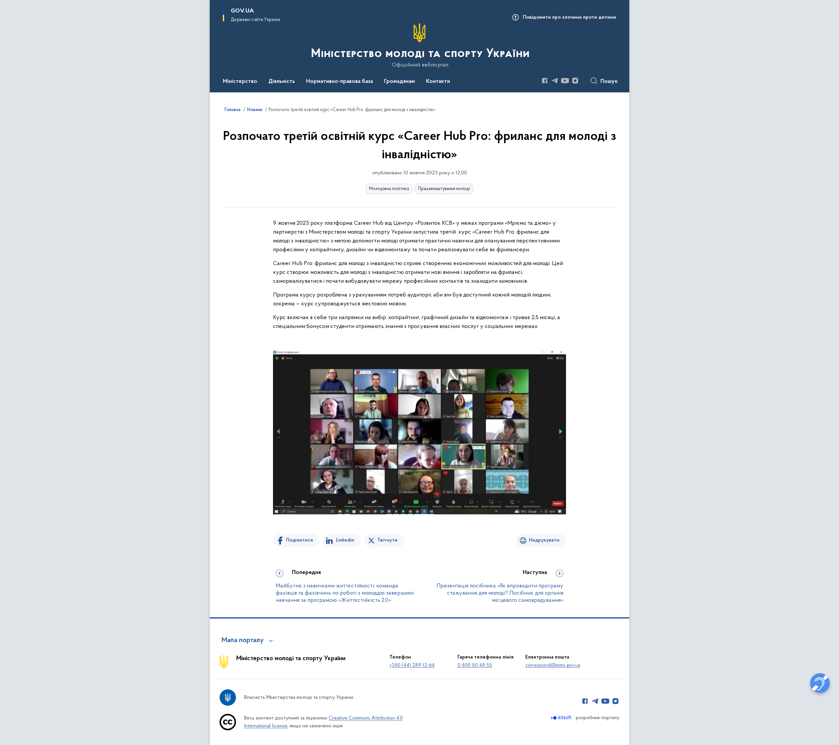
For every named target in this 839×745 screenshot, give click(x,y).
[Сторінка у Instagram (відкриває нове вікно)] (575, 81)
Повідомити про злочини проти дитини (569, 17)
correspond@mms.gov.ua (552, 665)
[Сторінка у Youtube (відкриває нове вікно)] (565, 81)
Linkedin (345, 540)
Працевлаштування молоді (444, 188)
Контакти (438, 82)
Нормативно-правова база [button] (339, 82)
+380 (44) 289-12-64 (412, 665)
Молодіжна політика (389, 188)
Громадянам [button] (399, 82)
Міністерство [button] (240, 82)
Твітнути (387, 540)
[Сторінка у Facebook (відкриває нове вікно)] (545, 81)
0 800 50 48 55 (475, 665)
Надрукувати (544, 540)
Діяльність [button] (281, 82)
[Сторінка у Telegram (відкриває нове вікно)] (555, 81)
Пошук (609, 82)
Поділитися (299, 540)
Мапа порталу (243, 640)
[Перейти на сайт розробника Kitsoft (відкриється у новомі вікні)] (562, 717)
